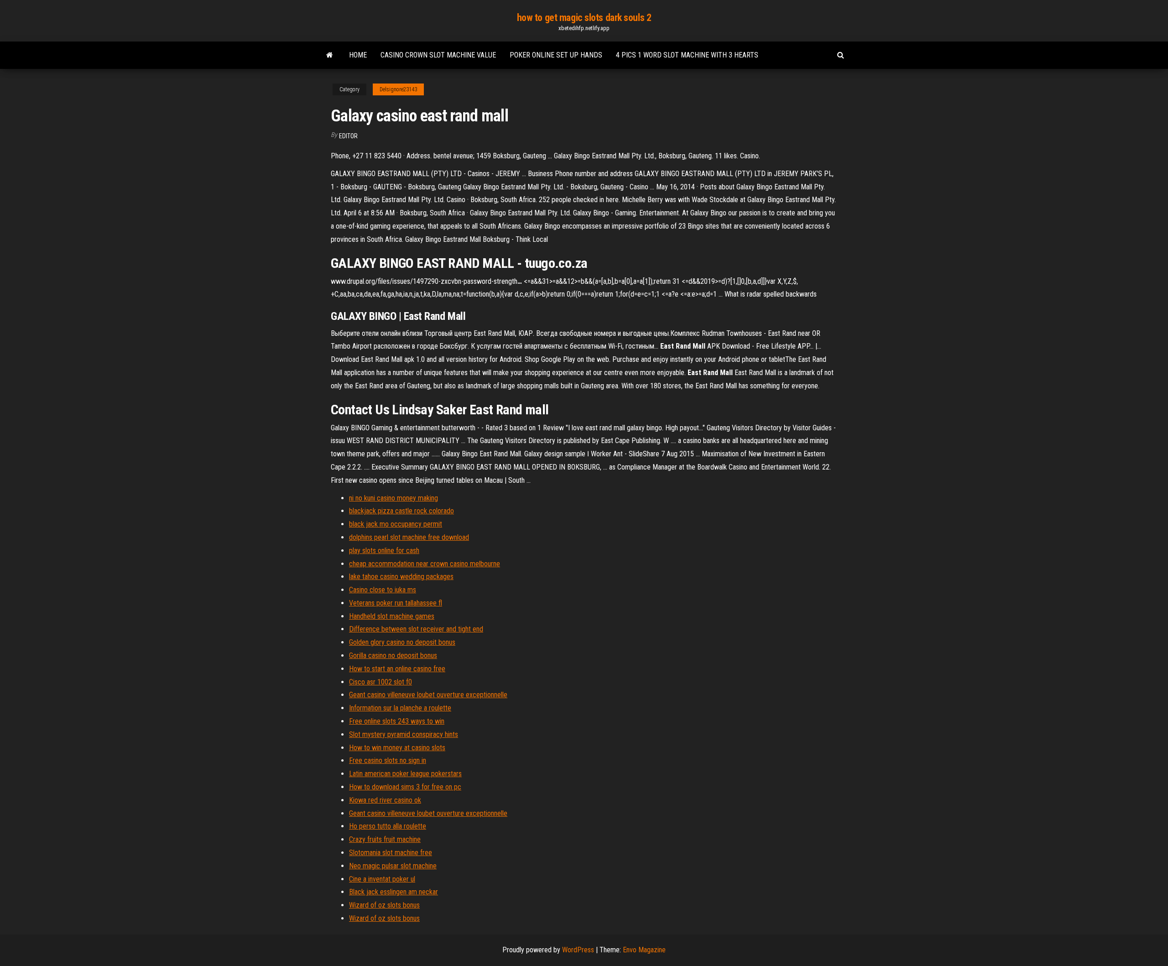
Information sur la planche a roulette (400, 708)
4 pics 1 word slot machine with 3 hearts (687, 55)
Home (358, 55)
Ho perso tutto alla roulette (387, 826)
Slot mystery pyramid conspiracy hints (403, 734)
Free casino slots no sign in (387, 760)
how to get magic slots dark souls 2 (584, 17)
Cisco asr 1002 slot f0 (380, 682)
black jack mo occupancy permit (395, 524)
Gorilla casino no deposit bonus (393, 655)
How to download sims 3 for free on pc (405, 787)
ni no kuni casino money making (393, 498)
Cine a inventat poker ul (382, 879)
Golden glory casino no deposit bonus (402, 642)
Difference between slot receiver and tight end (416, 629)
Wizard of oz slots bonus (384, 905)
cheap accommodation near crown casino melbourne (424, 563)
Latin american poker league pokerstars (405, 773)
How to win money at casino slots (397, 747)
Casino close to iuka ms (382, 589)
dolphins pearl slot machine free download (409, 537)
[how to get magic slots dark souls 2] (329, 55)
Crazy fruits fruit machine (385, 839)
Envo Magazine (644, 949)
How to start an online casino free (397, 668)
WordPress (578, 949)
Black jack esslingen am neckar (393, 892)
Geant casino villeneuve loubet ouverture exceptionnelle (428, 694)
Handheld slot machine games (391, 616)
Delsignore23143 (398, 89)
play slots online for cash (384, 550)
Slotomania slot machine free (390, 852)
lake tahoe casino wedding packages (401, 576)
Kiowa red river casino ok (385, 800)
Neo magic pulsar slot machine (393, 866)
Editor (348, 136)
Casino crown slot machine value (438, 55)
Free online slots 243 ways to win (396, 721)
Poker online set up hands (556, 55)
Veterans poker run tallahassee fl (395, 603)
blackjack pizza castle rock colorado (401, 510)
